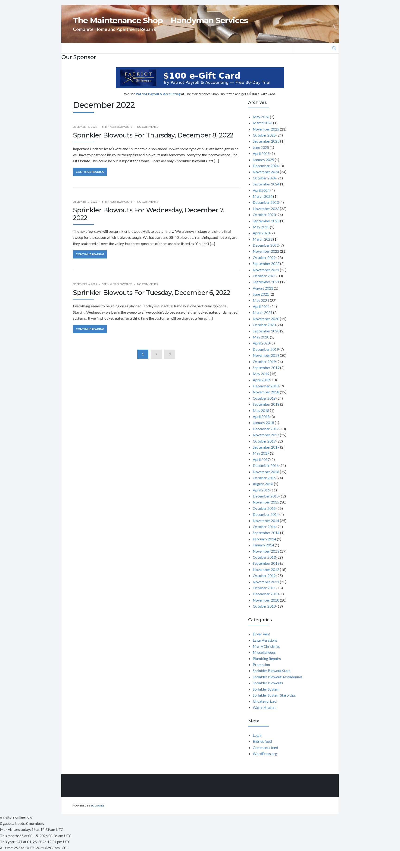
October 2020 (264, 324)
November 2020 (266, 318)
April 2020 (261, 343)
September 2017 (266, 447)
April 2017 (261, 459)
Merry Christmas (266, 646)
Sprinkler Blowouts (117, 126)
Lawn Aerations (265, 640)
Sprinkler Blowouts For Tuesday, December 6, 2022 (151, 292)
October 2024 (264, 178)
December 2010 (266, 594)
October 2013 (264, 557)
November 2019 (266, 355)
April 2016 (261, 490)
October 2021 (264, 276)
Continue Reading (90, 171)
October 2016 (264, 477)
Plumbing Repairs (267, 658)
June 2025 (261, 147)
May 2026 (261, 117)
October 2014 (264, 526)
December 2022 (266, 245)
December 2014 (266, 514)
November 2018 (266, 392)
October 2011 (264, 588)
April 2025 (261, 153)
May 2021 (261, 300)
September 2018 (266, 404)
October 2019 (264, 361)
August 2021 (263, 288)
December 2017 (266, 429)
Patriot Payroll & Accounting (158, 94)
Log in (257, 735)
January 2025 (263, 159)
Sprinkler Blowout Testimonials (277, 677)
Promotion (261, 664)
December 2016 (266, 465)
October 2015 (264, 508)
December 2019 (266, 349)
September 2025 (266, 141)
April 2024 (261, 190)
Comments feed (265, 747)
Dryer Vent (261, 634)
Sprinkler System (266, 689)
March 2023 (262, 239)
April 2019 (261, 380)
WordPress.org (265, 753)
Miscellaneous (264, 652)
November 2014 (266, 520)
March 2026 (262, 123)
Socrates (97, 805)
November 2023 (266, 208)
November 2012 (266, 569)
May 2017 (261, 453)
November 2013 (266, 551)
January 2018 (263, 422)
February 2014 (264, 539)
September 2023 (266, 221)
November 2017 (266, 435)
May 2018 (261, 410)
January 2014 (263, 545)
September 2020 (266, 331)
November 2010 (266, 600)
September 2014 (266, 532)
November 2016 (266, 471)
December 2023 (266, 202)
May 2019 (261, 373)
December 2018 (266, 386)
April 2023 (261, 233)
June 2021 (261, 294)
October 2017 (264, 441)
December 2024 (266, 165)
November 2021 (266, 270)
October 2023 (264, 214)
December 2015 (266, 496)
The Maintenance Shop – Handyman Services (160, 20)
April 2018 (261, 416)
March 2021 (262, 312)
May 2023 (261, 227)
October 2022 (264, 257)
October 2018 (264, 398)
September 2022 (266, 263)
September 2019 (266, 367)
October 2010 (264, 606)
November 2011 (266, 582)
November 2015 (266, 502)
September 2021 (266, 282)
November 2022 (266, 251)
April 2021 (261, 306)
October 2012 (264, 575)
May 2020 (261, 337)
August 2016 (263, 483)
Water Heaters (264, 707)
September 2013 (266, 563)
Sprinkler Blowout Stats (271, 670)
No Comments (147, 126)
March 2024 (262, 196)
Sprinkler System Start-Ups (274, 695)
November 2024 (266, 171)
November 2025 (266, 129)
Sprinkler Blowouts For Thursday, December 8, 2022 (153, 135)
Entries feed (262, 741)
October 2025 (264, 135)
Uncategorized (265, 701)
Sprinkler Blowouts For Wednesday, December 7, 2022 (148, 214)
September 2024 (266, 184)
